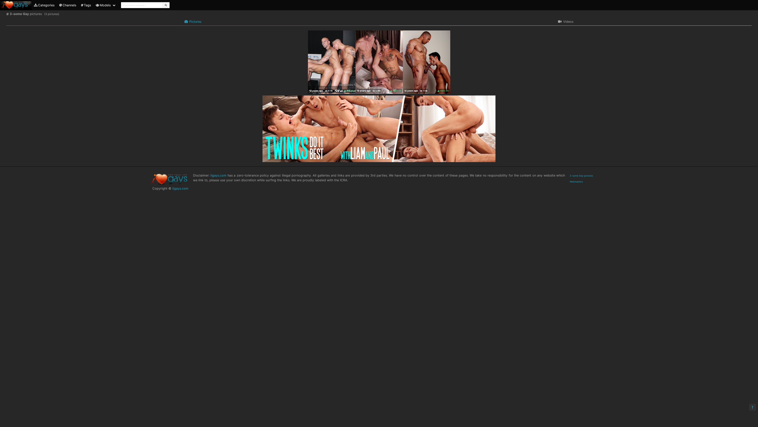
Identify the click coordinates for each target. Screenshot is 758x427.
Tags (87, 5)
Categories (46, 5)
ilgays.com (180, 188)
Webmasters (576, 181)
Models (105, 5)
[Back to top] (752, 407)
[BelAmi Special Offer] (379, 161)
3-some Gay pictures (581, 175)
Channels (69, 5)
